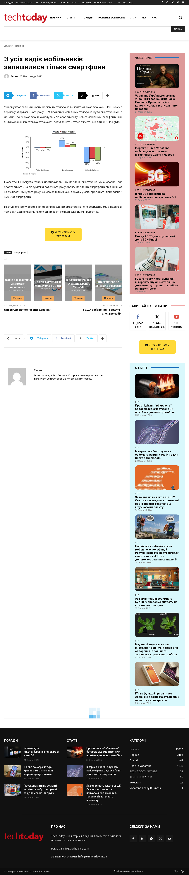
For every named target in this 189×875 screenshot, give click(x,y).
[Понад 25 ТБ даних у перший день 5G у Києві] (157, 217)
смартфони (20, 252)
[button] (180, 17)
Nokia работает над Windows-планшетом (18, 283)
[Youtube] (183, 3)
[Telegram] (151, 838)
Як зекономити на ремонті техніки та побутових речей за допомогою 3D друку (41, 789)
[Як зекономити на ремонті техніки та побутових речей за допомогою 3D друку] (12, 790)
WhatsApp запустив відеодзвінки (27, 309)
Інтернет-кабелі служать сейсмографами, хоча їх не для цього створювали (156, 455)
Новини (19, 45)
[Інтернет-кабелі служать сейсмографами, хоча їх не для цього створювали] (157, 432)
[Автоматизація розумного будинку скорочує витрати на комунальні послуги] (157, 579)
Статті (138, 402)
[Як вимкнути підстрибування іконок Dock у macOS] (12, 752)
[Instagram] (167, 3)
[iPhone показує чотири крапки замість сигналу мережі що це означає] (12, 771)
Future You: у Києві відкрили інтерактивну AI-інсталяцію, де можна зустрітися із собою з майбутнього (156, 283)
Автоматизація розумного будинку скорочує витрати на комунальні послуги (156, 602)
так (138, 314)
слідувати (157, 314)
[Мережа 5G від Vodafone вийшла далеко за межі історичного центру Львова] (157, 128)
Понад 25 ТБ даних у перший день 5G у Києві (155, 238)
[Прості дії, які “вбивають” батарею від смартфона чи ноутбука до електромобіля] (157, 386)
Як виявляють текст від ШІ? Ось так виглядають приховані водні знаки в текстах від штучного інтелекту (157, 502)
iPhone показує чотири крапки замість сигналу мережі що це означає (38, 771)
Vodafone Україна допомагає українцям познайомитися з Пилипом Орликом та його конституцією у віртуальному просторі (156, 102)
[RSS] (142, 838)
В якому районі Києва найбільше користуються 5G (155, 195)
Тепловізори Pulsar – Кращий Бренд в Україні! (78, 283)
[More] (108, 95)
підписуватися (178, 314)
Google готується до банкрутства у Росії (48, 283)
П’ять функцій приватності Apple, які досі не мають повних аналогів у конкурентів (157, 697)
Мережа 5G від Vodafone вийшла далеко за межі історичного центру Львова (154, 151)
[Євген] (7, 76)
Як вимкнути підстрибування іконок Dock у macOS (41, 752)
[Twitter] (173, 3)
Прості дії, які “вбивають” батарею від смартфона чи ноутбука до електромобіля (155, 409)
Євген (14, 76)
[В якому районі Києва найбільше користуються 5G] (157, 174)
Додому (8, 45)
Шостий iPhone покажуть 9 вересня (108, 283)
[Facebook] (162, 3)
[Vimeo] (178, 3)
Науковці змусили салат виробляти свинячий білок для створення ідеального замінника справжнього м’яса (156, 649)
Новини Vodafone (145, 92)
